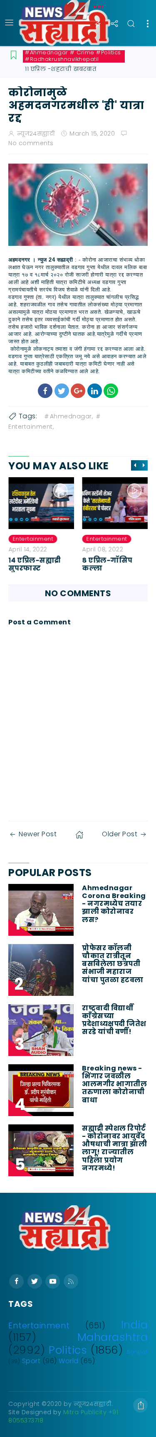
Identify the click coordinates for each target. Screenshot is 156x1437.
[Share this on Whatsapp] (111, 391)
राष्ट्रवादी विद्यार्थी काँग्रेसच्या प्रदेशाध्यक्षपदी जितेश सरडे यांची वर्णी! (114, 1020)
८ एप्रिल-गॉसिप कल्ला (107, 564)
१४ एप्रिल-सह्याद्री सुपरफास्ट (34, 564)
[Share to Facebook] (45, 391)
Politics (68, 1349)
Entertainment (32, 539)
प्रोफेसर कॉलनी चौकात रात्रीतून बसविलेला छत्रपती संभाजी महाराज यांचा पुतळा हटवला (113, 964)
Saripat (137, 1351)
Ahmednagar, (71, 416)
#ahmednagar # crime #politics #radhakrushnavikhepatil (73, 56)
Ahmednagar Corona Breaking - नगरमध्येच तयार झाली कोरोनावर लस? (114, 904)
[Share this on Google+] (78, 391)
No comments (31, 143)
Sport (31, 1361)
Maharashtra (112, 1337)
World (69, 1361)
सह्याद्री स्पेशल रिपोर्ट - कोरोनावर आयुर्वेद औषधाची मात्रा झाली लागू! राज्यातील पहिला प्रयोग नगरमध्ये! (114, 1148)
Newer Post (38, 834)
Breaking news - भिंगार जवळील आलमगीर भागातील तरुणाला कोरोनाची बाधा (114, 1084)
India (134, 1324)
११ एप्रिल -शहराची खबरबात (61, 69)
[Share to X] (61, 391)
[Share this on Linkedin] (94, 391)
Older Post (119, 834)
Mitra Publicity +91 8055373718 (63, 1416)
